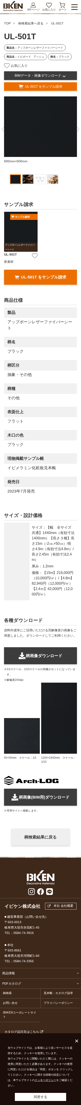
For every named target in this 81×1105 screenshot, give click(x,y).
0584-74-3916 (24, 933)
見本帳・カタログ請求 (58, 993)
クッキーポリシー (45, 1080)
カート (62, 9)
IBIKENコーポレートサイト (19, 1014)
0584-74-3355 (24, 961)
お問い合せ (10, 1003)
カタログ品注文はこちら (21, 1031)
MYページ (33, 9)
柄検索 (7, 993)
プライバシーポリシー (58, 1003)
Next (77, 129)
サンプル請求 (22, 216)
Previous (3, 129)
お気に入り (49, 9)
